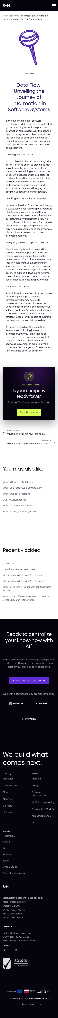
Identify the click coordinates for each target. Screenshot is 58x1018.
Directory (8, 812)
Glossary (7, 805)
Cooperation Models (43, 809)
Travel (6, 860)
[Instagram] (15, 950)
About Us (8, 799)
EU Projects (21, 1004)
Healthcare (9, 836)
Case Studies (10, 785)
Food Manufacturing (14, 873)
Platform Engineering (43, 802)
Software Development (39, 794)
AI (33, 822)
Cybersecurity (10, 867)
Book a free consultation (27, 680)
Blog (5, 792)
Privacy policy (35, 1004)
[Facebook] (10, 950)
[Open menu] (53, 5)
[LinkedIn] (4, 950)
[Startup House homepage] (27, 5)
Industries (8, 778)
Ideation (36, 778)
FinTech (7, 854)
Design (35, 785)
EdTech (7, 842)
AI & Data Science (41, 816)
